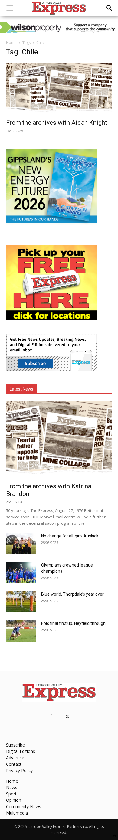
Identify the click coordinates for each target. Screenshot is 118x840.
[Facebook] (51, 717)
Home (11, 42)
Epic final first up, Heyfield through (73, 623)
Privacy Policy (19, 770)
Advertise (15, 757)
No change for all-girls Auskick (69, 535)
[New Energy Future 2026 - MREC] (51, 223)
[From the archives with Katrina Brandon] (59, 440)
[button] (9, 8)
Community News (23, 806)
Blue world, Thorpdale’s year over (72, 594)
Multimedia (17, 813)
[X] (67, 717)
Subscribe (15, 745)
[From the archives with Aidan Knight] (59, 89)
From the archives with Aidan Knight (56, 122)
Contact (13, 764)
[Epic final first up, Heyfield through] (21, 631)
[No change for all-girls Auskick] (21, 543)
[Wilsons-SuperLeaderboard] (59, 27)
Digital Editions (20, 751)
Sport (11, 794)
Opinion (13, 800)
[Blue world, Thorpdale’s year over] (21, 601)
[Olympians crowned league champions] (21, 572)
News (11, 787)
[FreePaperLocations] (51, 319)
